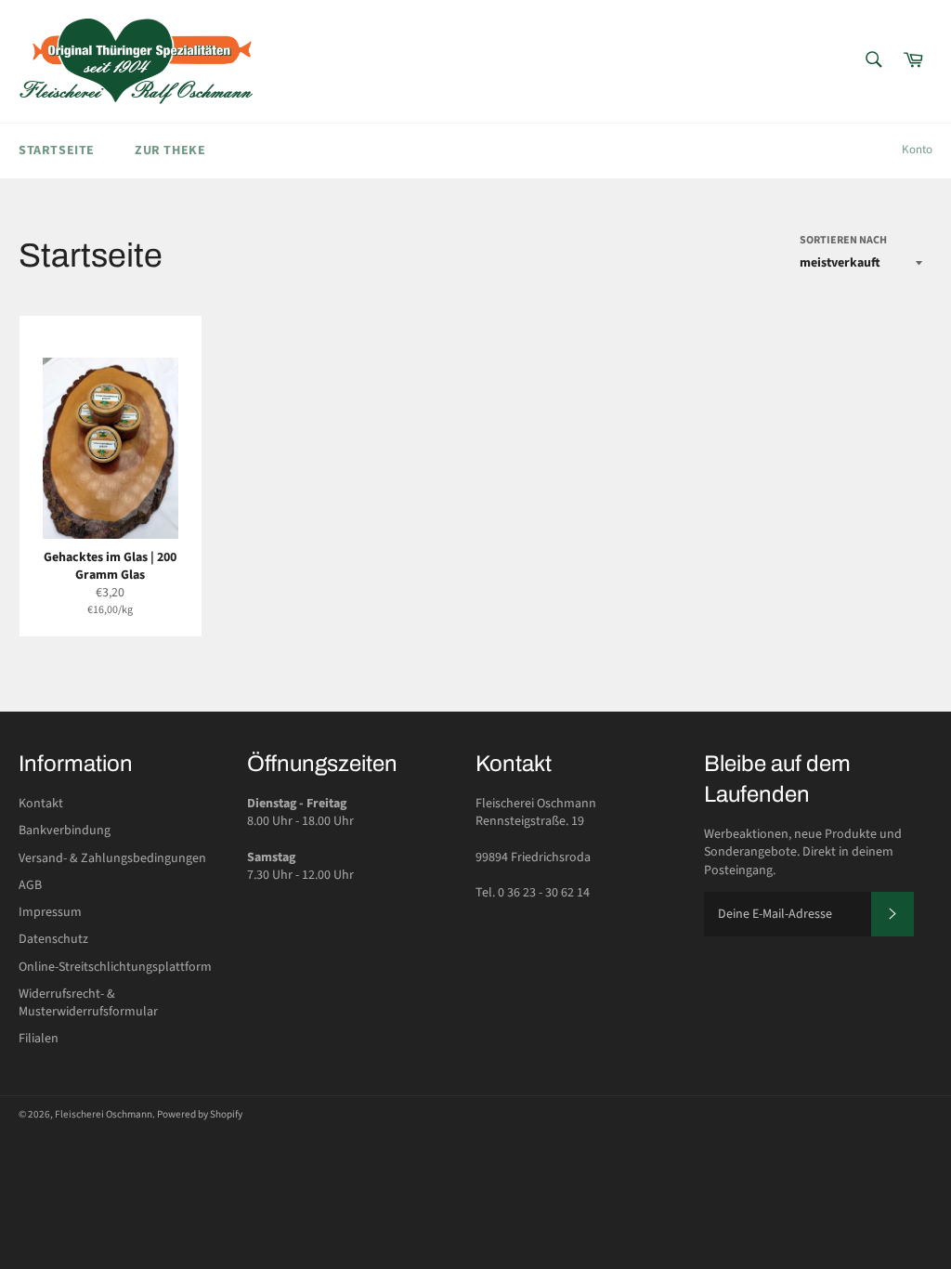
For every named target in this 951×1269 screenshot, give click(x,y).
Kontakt (41, 803)
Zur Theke (170, 150)
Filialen (39, 1038)
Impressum (50, 912)
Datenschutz (53, 939)
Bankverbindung (65, 830)
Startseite (57, 150)
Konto (917, 149)
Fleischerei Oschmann (103, 1114)
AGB (30, 885)
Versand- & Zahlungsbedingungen (112, 858)
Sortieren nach (843, 240)
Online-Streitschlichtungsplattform (115, 967)
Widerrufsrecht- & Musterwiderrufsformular (88, 1003)
